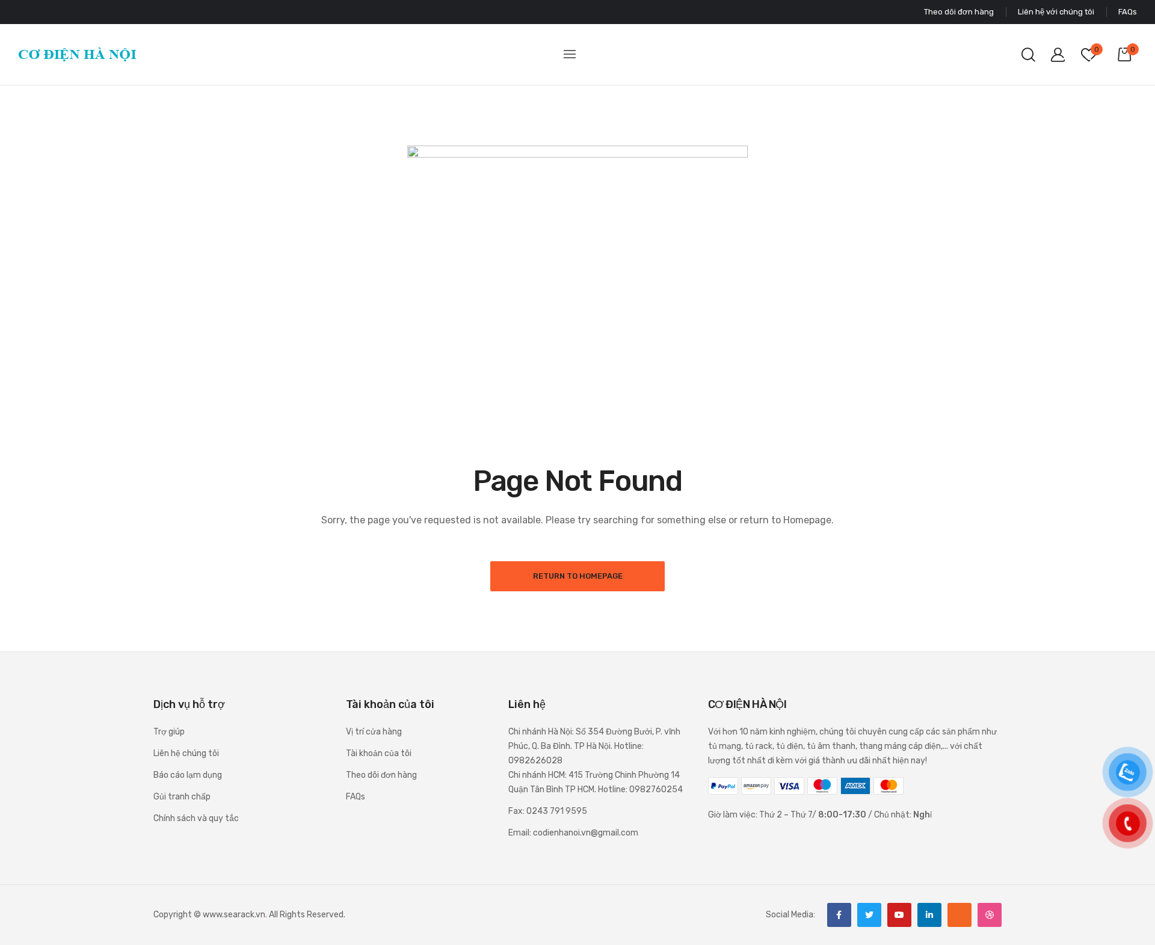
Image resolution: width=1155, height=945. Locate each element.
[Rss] (959, 915)
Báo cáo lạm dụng (187, 775)
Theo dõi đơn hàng (381, 775)
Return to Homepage (578, 575)
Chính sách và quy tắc (196, 818)
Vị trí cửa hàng (374, 732)
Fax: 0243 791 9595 (547, 811)
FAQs (355, 797)
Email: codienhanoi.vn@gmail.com (573, 833)
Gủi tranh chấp (182, 797)
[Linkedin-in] (929, 915)
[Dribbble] (990, 915)
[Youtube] (899, 915)
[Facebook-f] (839, 915)
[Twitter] (869, 915)
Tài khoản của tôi (378, 753)
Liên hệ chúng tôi (186, 753)
